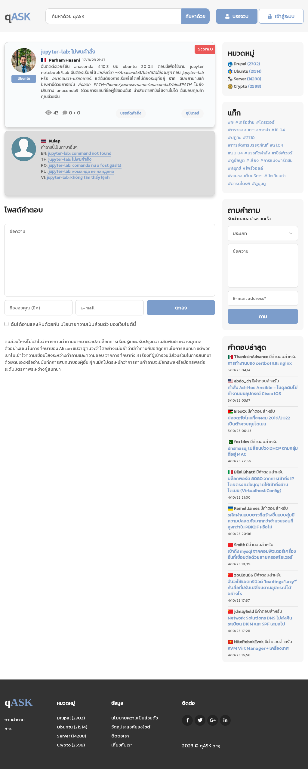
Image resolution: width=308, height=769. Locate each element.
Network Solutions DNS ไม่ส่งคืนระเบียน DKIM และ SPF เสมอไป (260, 621)
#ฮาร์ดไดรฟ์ (239, 184)
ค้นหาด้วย (195, 16)
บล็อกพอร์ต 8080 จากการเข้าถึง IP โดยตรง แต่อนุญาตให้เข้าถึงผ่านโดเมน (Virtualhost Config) (261, 485)
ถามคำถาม (15, 719)
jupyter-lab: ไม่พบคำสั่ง (69, 159)
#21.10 (249, 138)
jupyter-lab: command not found (79, 153)
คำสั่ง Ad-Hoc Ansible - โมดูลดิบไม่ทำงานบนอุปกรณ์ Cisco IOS (262, 390)
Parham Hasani (64, 59)
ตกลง (181, 307)
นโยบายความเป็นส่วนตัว (84, 324)
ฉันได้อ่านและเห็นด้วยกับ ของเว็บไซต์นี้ (73, 325)
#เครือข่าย (244, 123)
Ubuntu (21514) (72, 726)
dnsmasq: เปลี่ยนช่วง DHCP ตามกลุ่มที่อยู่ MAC (263, 451)
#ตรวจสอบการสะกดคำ (249, 130)
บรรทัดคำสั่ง (130, 113)
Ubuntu (24, 78)
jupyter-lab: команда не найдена (81, 171)
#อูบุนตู (259, 184)
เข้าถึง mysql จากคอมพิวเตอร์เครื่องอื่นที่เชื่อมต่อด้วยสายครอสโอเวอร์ (262, 554)
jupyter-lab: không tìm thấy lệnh (78, 177)
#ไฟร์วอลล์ (252, 169)
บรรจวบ (240, 16)
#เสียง (252, 161)
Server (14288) (71, 735)
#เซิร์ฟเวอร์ (282, 153)
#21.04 (276, 145)
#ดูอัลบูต (236, 161)
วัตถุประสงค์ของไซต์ (130, 726)
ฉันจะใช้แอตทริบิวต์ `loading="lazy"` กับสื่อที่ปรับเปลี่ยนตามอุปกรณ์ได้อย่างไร (262, 588)
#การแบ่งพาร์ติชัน (276, 161)
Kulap (54, 140)
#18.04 (278, 130)
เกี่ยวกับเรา (122, 744)
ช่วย (9, 728)
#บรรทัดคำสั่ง (257, 153)
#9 (231, 123)
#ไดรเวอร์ (265, 123)
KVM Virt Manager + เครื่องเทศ (258, 648)
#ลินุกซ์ (234, 169)
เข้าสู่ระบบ (284, 16)
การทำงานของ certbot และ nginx (260, 363)
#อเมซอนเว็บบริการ (245, 176)
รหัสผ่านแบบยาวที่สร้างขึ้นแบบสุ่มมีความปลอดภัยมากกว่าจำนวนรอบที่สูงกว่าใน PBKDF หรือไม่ (261, 521)
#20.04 (235, 153)
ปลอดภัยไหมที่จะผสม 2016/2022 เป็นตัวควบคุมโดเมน (259, 421)
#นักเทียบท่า (274, 176)
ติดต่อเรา (120, 735)
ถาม (263, 316)
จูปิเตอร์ (192, 113)
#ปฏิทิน (234, 138)
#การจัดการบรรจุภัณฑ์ (248, 145)
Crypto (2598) (71, 744)
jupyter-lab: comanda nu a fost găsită (85, 165)
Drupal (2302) (71, 717)
